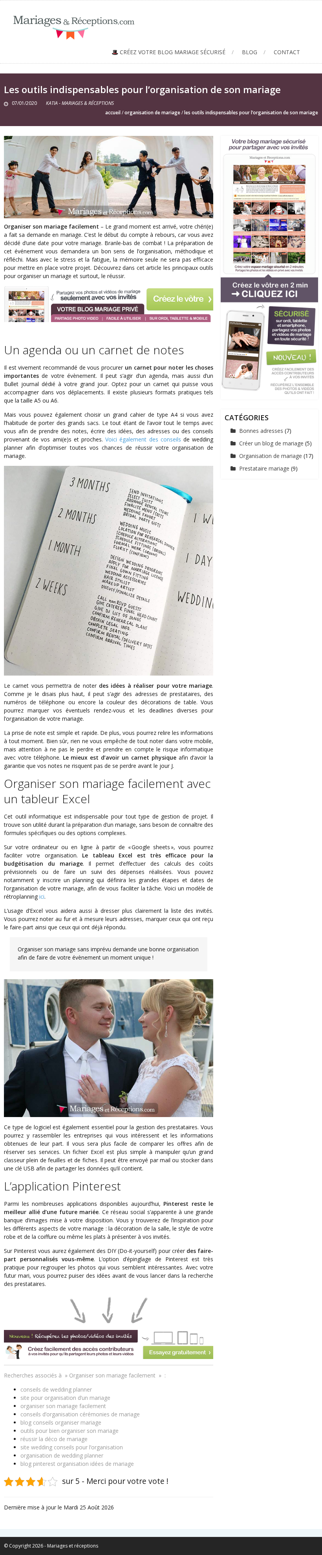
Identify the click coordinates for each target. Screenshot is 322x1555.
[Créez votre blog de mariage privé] (269, 265)
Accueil (113, 112)
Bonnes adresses (261, 430)
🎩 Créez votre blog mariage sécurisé (168, 52)
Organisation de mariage (152, 112)
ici (41, 896)
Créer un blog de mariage (271, 443)
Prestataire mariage (264, 468)
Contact (287, 52)
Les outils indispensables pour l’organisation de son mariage (251, 112)
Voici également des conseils (143, 439)
